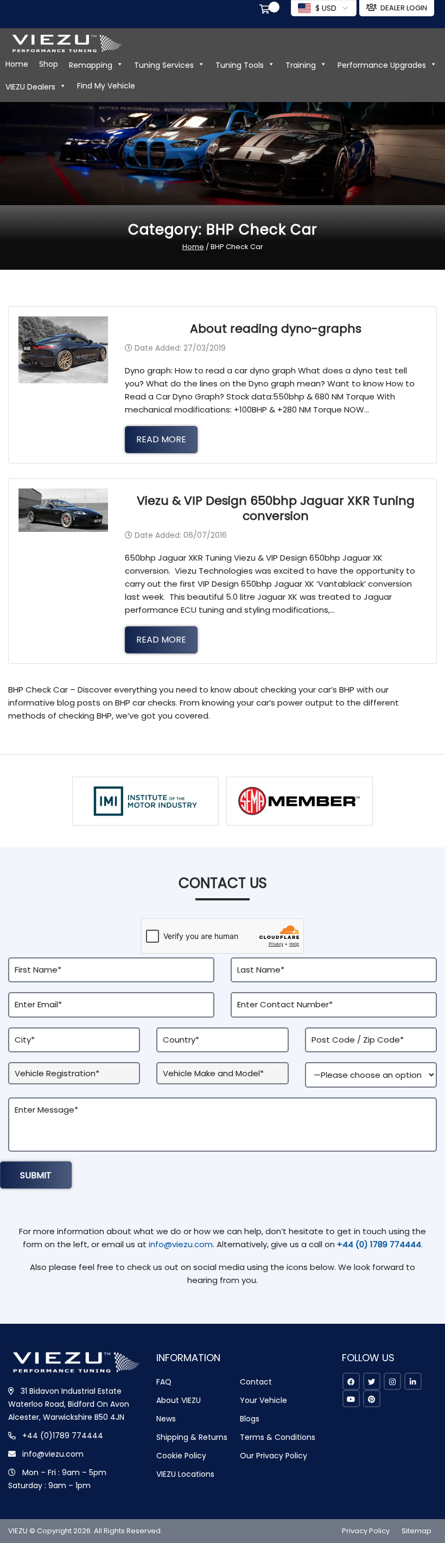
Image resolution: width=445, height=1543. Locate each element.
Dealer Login (403, 8)
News (166, 1418)
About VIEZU (178, 1400)
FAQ (163, 1381)
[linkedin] (413, 1381)
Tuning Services (164, 65)
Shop (48, 64)
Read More (161, 439)
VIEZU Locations (185, 1474)
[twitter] (371, 1381)
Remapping (90, 65)
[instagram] (392, 1381)
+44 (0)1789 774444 (62, 1435)
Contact (256, 1381)
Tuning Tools (239, 65)
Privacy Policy (366, 1531)
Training (300, 65)
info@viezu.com (181, 1244)
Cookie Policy (181, 1455)
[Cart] (266, 10)
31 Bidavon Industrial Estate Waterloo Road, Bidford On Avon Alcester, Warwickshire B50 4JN (68, 1404)
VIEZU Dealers (30, 86)
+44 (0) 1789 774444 (379, 1244)
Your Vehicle (263, 1400)
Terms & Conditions (277, 1437)
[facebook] (351, 1381)
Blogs (249, 1418)
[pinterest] (371, 1398)
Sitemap (416, 1531)
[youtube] (351, 1398)
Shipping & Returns (191, 1437)
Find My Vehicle (106, 85)
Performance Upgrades (382, 65)
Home (16, 64)
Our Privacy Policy (273, 1455)
